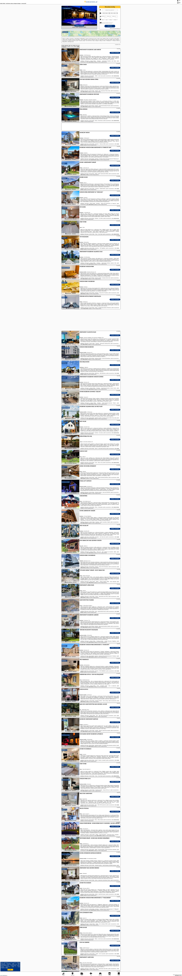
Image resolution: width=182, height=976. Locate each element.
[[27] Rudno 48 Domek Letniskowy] (70, 472)
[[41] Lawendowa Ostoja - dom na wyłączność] (70, 680)
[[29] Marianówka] (70, 502)
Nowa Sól (64, 541)
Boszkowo (64, 50)
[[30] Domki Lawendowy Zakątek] (70, 517)
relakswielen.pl (91, 2)
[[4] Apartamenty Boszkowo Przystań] (70, 100)
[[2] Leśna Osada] (70, 70)
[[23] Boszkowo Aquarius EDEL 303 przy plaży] (70, 412)
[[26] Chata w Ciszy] (70, 457)
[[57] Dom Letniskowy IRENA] (70, 918)
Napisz (181, 975)
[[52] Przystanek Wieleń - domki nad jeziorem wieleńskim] (70, 844)
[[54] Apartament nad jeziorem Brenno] (70, 874)
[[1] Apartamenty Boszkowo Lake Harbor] (70, 55)
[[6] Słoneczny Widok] (70, 138)
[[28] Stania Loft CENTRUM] (70, 487)
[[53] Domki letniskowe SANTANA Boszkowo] (70, 859)
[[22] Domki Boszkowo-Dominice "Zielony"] (70, 397)
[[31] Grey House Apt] (70, 531)
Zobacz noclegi (115, 52)
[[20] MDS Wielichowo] (70, 368)
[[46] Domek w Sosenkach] (70, 755)
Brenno (63, 110)
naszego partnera (90, 76)
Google (18, 962)
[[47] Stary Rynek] (70, 770)
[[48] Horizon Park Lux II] (70, 784)
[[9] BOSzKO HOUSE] (70, 183)
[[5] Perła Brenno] (70, 115)
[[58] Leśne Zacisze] (70, 933)
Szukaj (110, 26)
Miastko (63, 80)
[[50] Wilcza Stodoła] (70, 814)
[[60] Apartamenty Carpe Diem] (70, 963)
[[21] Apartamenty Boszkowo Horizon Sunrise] (70, 383)
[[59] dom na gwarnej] (70, 948)
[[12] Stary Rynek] (70, 228)
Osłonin (63, 750)
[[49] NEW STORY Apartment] (70, 799)
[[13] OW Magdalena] (70, 243)
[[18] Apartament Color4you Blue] (70, 338)
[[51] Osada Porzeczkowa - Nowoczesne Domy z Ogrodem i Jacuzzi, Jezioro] (70, 829)
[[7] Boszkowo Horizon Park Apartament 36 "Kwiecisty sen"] (70, 153)
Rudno (63, 467)
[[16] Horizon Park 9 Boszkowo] (70, 287)
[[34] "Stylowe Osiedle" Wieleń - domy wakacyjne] (70, 576)
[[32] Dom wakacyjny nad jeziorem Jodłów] (70, 546)
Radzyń (63, 297)
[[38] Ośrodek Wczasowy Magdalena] (70, 636)
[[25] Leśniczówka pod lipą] (70, 442)
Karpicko (63, 720)
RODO (7, 967)
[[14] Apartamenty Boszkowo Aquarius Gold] (70, 257)
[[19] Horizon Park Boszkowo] (70, 353)
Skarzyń (63, 437)
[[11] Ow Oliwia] (70, 213)
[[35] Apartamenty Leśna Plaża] (70, 591)
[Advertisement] (91, 320)
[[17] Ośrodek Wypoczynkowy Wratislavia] (70, 302)
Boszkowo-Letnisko (65, 267)
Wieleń (63, 65)
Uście (63, 452)
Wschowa (64, 333)
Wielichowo (64, 363)
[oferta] (65, 61)
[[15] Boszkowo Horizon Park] (70, 272)
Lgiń (63, 705)
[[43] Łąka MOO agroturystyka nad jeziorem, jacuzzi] (70, 710)
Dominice (64, 392)
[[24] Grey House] (70, 427)
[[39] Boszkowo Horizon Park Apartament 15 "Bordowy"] (70, 651)
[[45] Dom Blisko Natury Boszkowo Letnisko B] (70, 740)
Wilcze (63, 496)
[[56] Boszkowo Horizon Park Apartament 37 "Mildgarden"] (70, 904)
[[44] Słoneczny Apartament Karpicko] (70, 725)
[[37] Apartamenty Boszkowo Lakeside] (70, 621)
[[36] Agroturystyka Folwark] (70, 606)
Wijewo (63, 928)
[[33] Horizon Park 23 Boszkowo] (70, 561)
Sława (63, 223)
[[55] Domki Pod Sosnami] (70, 889)
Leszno (63, 601)
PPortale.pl (5, 975)
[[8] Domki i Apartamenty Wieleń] (70, 168)
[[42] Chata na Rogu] (70, 695)
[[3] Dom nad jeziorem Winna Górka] (70, 85)
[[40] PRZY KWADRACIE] (70, 665)
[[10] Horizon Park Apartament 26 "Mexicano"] (70, 198)
